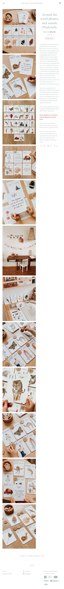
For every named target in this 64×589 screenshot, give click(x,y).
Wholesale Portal (7, 573)
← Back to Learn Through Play (31, 556)
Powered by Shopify (49, 573)
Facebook (27, 571)
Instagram (28, 573)
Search (4, 571)
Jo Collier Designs (32, 3)
